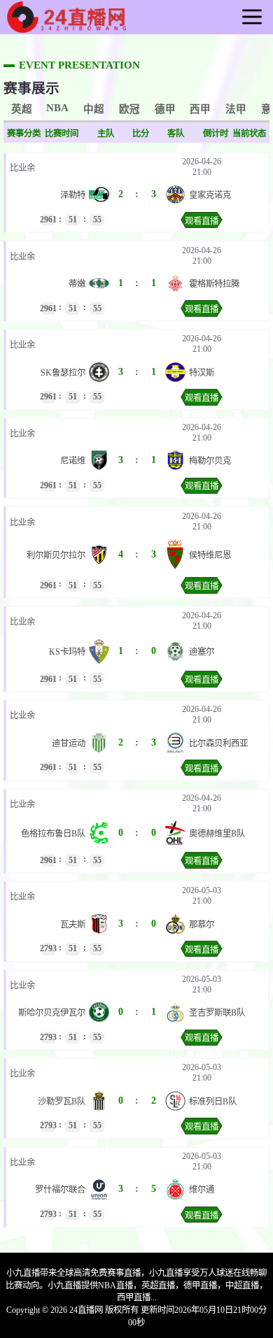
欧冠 (129, 109)
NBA (57, 107)
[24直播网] (66, 27)
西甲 (200, 109)
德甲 (165, 109)
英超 (21, 109)
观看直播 (201, 221)
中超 (93, 109)
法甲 (235, 109)
